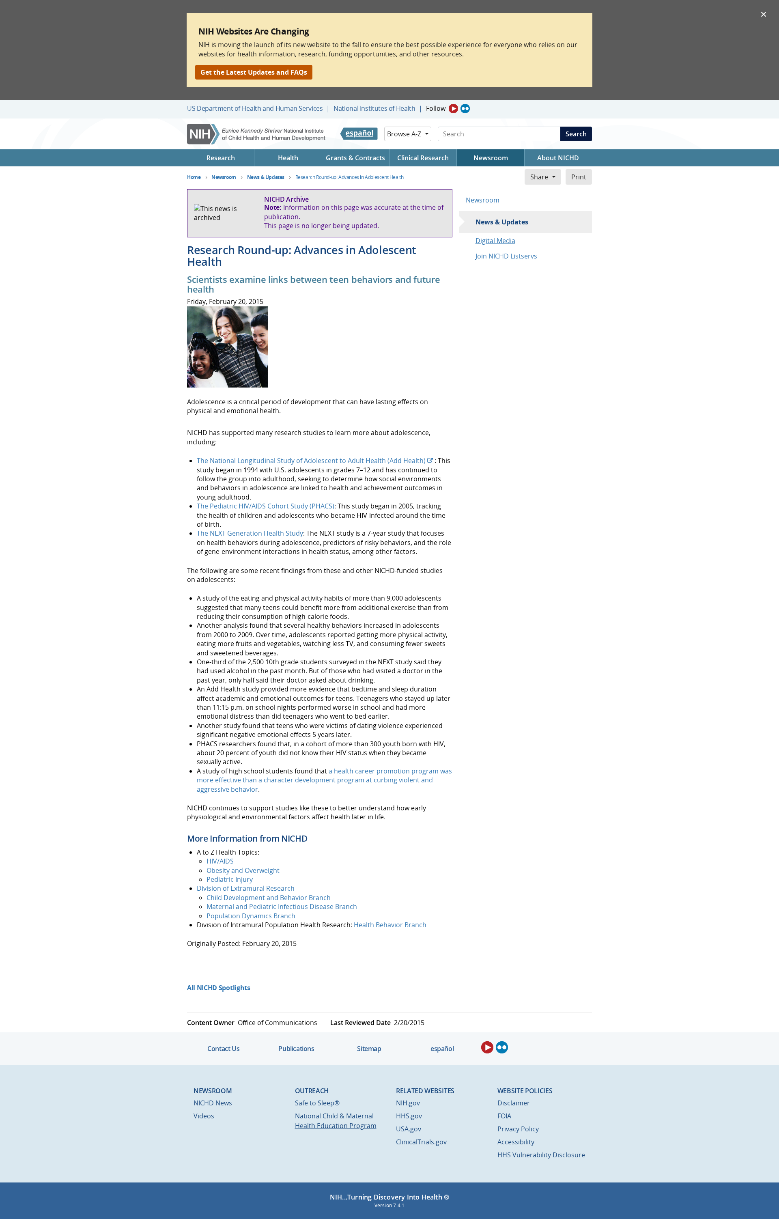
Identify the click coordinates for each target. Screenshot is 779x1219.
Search (576, 133)
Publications (296, 1048)
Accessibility (515, 1141)
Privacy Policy (518, 1128)
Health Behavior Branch (390, 924)
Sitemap (369, 1048)
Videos (204, 1115)
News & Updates (502, 222)
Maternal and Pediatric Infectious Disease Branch (282, 906)
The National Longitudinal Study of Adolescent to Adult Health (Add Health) (311, 460)
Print (578, 176)
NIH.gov (408, 1102)
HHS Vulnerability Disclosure (541, 1154)
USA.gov (408, 1128)
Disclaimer (513, 1102)
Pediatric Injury (230, 879)
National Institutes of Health (374, 108)
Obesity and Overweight (243, 870)
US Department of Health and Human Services (255, 108)
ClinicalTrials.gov (421, 1141)
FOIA (504, 1115)
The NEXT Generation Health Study (250, 533)
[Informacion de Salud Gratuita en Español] (359, 133)
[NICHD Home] (257, 134)
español (442, 1048)
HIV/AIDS (220, 861)
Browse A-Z (404, 133)
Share (539, 176)
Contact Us (223, 1048)
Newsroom (482, 200)
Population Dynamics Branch (251, 915)
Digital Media (495, 240)
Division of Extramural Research (246, 888)
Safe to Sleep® (317, 1102)
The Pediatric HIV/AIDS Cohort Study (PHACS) (265, 506)
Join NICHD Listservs (506, 256)
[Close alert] (763, 13)
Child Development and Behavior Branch (269, 897)
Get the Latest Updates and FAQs (253, 72)
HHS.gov (409, 1115)
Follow (435, 108)
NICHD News (213, 1102)
